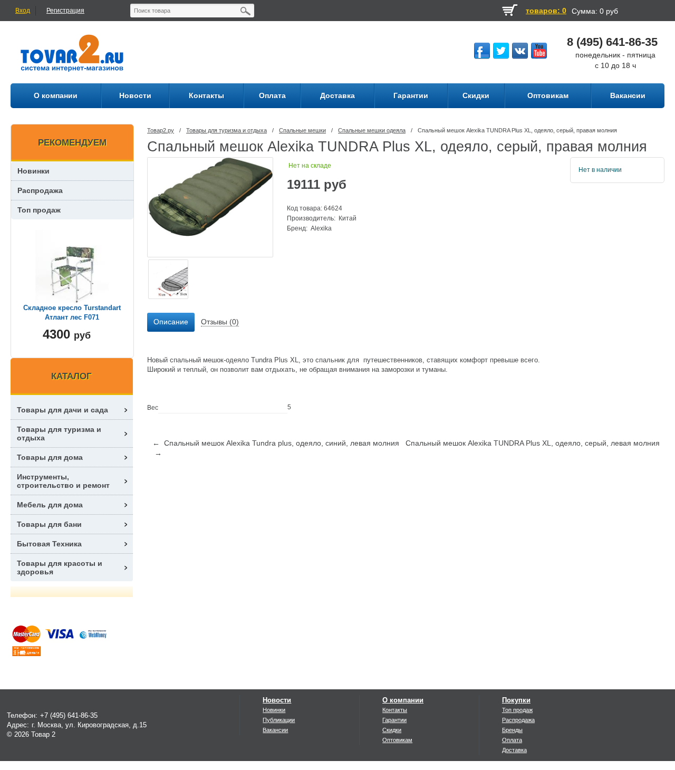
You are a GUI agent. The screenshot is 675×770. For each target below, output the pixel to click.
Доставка (514, 750)
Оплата (512, 740)
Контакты (394, 710)
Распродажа (40, 190)
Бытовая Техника (49, 544)
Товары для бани (49, 524)
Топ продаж (39, 210)
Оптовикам (397, 740)
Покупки (516, 700)
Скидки (391, 730)
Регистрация (65, 10)
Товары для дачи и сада (62, 410)
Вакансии (275, 730)
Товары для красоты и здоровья (59, 567)
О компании (402, 700)
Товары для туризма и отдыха (226, 130)
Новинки (33, 171)
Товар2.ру (160, 130)
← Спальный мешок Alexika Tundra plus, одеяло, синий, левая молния (275, 443)
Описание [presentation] (170, 321)
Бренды (512, 730)
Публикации (279, 720)
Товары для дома (50, 457)
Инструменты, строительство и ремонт (63, 481)
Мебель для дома (50, 504)
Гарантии (394, 720)
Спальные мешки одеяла (372, 130)
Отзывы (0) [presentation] (220, 321)
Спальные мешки (302, 130)
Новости (277, 700)
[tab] (171, 322)
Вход (22, 10)
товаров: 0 (546, 10)
